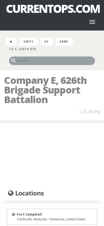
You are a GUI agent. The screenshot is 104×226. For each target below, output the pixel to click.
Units (28, 41)
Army (63, 41)
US (46, 41)
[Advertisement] (52, 156)
